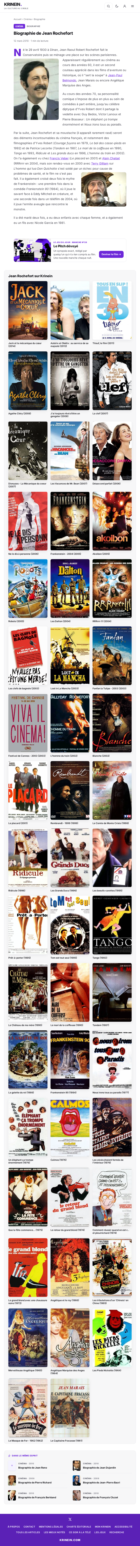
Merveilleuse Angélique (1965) (25, 1370)
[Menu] (132, 6)
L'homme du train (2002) (64, 755)
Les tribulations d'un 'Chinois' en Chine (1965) (110, 1302)
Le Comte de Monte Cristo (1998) (111, 823)
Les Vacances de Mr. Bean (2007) (69, 483)
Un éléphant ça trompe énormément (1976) (20, 1161)
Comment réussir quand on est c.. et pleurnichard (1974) (111, 1231)
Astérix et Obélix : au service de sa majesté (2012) (69, 344)
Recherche (116, 1532)
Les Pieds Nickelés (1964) (107, 1370)
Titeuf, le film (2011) (103, 343)
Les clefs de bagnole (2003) (23, 688)
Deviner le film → (111, 254)
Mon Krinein (103, 1526)
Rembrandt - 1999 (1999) (64, 823)
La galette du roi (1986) (21, 1092)
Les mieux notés (54, 1532)
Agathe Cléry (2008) (19, 413)
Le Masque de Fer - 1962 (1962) (25, 1440)
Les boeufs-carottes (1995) (107, 890)
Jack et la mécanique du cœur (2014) (24, 344)
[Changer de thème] (116, 6)
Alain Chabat (111, 158)
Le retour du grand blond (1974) (68, 1230)
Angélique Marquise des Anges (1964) (68, 1372)
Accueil (17, 19)
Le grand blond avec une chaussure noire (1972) (27, 1302)
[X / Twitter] (70, 1519)
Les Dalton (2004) (61, 621)
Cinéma (28, 19)
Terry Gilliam (99, 163)
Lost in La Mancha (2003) (65, 688)
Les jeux (100, 1532)
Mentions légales (51, 1526)
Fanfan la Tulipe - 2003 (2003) (109, 688)
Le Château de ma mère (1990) (25, 1025)
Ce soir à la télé (80, 1532)
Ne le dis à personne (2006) (23, 553)
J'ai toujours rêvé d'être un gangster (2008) (65, 415)
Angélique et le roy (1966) (65, 1300)
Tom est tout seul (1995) (64, 957)
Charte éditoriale (79, 1526)
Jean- (112, 75)
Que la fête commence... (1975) (25, 1230)
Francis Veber (59, 158)
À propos (14, 1526)
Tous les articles (28, 1532)
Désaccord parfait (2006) (107, 483)
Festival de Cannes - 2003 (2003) (27, 755)
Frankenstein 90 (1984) (63, 1092)
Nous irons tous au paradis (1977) (111, 1092)
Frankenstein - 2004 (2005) (66, 553)
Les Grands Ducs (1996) (64, 890)
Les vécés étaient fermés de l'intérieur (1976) (108, 1161)
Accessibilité (123, 1526)
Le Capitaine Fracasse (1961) (66, 1440)
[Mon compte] (124, 6)
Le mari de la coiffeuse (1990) (67, 1025)
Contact (29, 1526)
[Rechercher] (108, 6)
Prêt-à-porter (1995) (19, 957)
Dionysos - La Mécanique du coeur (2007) (27, 485)
